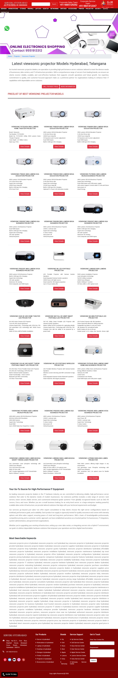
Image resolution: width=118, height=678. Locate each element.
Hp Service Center (77, 639)
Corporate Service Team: (88, 3)
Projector (89, 8)
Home (10, 56)
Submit (93, 660)
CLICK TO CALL (11, 674)
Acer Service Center (77, 649)
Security (98, 8)
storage (23, 8)
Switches (63, 8)
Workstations (13, 8)
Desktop (46, 8)
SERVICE (105, 8)
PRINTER (81, 8)
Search (54, 4)
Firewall (30, 8)
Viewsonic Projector (28, 56)
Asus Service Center (78, 646)
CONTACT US (5, 12)
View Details (25, 146)
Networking (54, 8)
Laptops (38, 8)
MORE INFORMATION (68, 86)
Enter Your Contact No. (97, 639)
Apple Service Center (78, 652)
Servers (4, 8)
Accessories (72, 8)
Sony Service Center (78, 659)
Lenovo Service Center (78, 655)
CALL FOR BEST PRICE (50, 86)
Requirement (94, 647)
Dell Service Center (77, 642)
